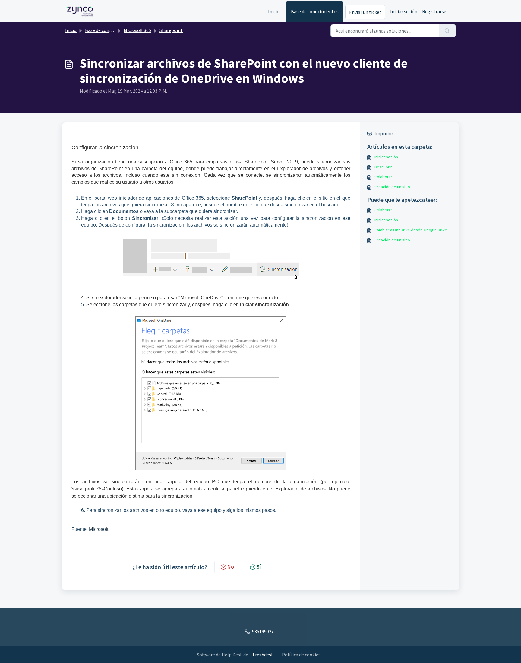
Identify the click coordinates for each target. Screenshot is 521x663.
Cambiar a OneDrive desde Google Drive (410, 230)
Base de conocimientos (315, 11)
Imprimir (383, 133)
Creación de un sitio (392, 186)
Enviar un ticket (365, 12)
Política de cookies (301, 655)
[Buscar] (447, 30)
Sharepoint (171, 30)
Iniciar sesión (403, 11)
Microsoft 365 (137, 30)
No (230, 566)
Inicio (273, 11)
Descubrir (383, 167)
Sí (259, 566)
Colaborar (383, 176)
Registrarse (434, 11)
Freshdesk (263, 655)
